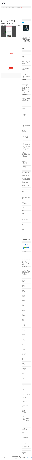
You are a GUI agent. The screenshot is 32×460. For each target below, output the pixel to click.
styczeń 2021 (23, 364)
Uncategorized (24, 167)
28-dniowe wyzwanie (25, 131)
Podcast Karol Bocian (24, 405)
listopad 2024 (23, 306)
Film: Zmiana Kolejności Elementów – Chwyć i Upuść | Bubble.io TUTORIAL (25, 85)
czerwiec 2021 (23, 358)
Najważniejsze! (17, 7)
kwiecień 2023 (23, 330)
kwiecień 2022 (23, 345)
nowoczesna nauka (24, 179)
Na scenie (23, 198)
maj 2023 (23, 329)
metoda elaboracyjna (26, 175)
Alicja (22, 101)
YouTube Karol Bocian (24, 446)
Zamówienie (23, 207)
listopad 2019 (23, 382)
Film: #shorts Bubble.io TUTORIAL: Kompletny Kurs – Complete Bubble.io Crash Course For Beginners (16, 76)
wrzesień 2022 (24, 339)
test (25, 184)
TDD (24, 184)
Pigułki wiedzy (23, 126)
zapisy (25, 185)
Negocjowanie (24, 166)
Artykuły (23, 213)
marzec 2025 (23, 301)
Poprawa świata (25, 442)
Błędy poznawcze (24, 152)
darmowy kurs (27, 172)
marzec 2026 (23, 286)
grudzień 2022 (23, 335)
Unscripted (27, 184)
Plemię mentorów (24, 437)
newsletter (28, 178)
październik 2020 (24, 368)
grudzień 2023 (23, 320)
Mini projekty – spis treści (25, 219)
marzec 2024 (23, 316)
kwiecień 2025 (23, 300)
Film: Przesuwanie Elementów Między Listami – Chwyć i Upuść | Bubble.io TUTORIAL (26, 82)
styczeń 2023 (23, 334)
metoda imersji (24, 176)
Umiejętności (23, 161)
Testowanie (23, 114)
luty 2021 (23, 363)
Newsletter (23, 202)
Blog (6, 7)
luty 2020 (23, 378)
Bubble (23, 118)
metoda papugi (24, 177)
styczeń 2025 (23, 304)
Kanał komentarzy (24, 452)
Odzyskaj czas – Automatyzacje (26, 76)
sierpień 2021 (23, 355)
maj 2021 (23, 359)
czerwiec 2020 (23, 373)
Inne (22, 109)
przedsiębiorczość (24, 183)
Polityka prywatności (24, 203)
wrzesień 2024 (24, 309)
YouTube (9, 7)
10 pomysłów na (25, 163)
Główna (2, 7)
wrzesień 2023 (24, 324)
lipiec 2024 (23, 311)
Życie (29, 185)
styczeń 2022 (23, 349)
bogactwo (24, 172)
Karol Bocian (23, 99)
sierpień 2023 (23, 325)
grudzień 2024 (23, 305)
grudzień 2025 (23, 290)
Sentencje (23, 428)
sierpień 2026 (23, 280)
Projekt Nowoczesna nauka (26, 143)
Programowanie (25, 397)
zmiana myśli (27, 185)
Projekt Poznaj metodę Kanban (26, 68)
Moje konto (23, 208)
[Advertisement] (16, 13)
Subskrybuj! (11, 53)
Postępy (23, 130)
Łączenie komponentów (27, 98)
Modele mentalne (24, 156)
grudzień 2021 (23, 350)
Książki (23, 57)
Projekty (23, 410)
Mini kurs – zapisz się (25, 136)
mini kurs (23, 178)
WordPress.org (24, 453)
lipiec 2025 (23, 296)
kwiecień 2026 (23, 285)
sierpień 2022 (23, 340)
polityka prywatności (29, 457)
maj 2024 (23, 314)
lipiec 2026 (23, 281)
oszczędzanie (27, 181)
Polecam (23, 192)
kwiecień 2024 (23, 315)
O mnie (23, 191)
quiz (27, 183)
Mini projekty (24, 411)
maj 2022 (23, 344)
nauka (26, 178)
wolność (23, 185)
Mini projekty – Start (25, 137)
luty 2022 (23, 348)
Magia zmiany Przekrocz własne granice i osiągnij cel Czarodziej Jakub (26, 154)
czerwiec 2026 (23, 282)
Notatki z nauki (24, 401)
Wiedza (13, 7)
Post (22, 406)
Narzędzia (23, 113)
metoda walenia (28, 177)
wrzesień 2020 (24, 369)
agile (22, 172)
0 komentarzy (19, 25)
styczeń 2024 (23, 319)
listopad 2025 (23, 291)
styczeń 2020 (23, 379)
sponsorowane (24, 110)
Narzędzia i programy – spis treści (26, 61)
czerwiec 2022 (23, 343)
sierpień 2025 (23, 295)
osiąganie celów (24, 181)
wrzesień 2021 (24, 354)
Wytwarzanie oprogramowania (26, 394)
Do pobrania (23, 77)
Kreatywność (23, 69)
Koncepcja (23, 121)
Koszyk (23, 229)
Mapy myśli (24, 412)
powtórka (23, 182)
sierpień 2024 (23, 310)
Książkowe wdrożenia (24, 400)
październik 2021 (24, 353)
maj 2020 (23, 374)
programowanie (26, 182)
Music (25, 178)
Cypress (24, 115)
